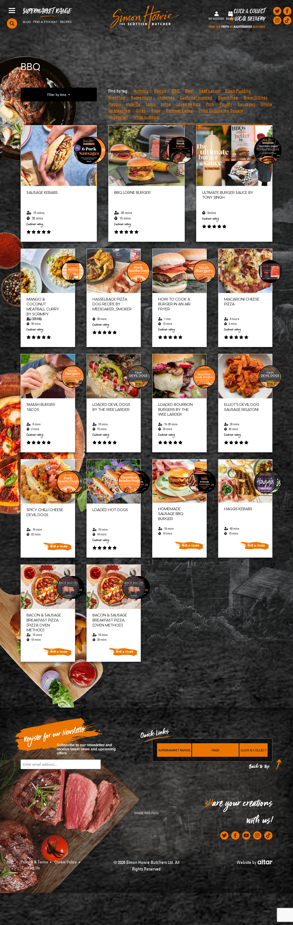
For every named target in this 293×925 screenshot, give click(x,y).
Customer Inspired (196, 97)
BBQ (175, 91)
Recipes (65, 21)
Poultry (226, 104)
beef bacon (209, 91)
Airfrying (141, 91)
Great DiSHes (255, 97)
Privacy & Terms (34, 862)
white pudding (146, 117)
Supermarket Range (47, 13)
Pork (210, 104)
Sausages (246, 104)
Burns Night (141, 97)
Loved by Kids (188, 104)
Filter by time (57, 94)
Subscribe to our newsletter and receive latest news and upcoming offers (86, 749)
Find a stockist (45, 21)
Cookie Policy (65, 862)
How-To (133, 104)
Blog (27, 21)
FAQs (215, 750)
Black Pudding (238, 91)
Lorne (166, 104)
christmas (165, 97)
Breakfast (116, 97)
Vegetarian (118, 117)
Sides (141, 110)
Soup (155, 110)
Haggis (114, 104)
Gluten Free (228, 97)
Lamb (150, 104)
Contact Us (31, 868)
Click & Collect (237, 18)
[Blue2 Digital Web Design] (265, 861)
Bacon (160, 91)
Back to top (259, 768)
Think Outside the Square (220, 110)
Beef (189, 91)
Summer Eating (179, 110)
